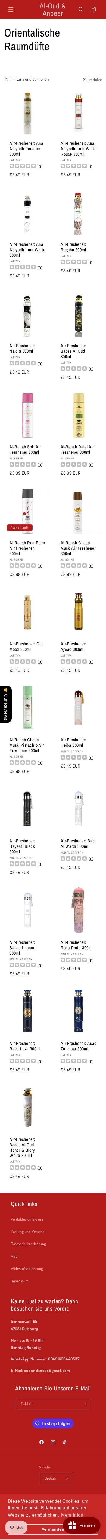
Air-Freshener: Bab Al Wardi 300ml (78, 843)
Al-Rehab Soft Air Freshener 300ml (25, 449)
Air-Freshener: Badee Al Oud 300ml (73, 351)
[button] (11, 10)
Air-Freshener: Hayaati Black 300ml (22, 846)
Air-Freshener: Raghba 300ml (73, 247)
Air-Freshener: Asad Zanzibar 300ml (78, 1046)
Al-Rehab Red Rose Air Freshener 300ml (27, 548)
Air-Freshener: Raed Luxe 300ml (25, 1046)
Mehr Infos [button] (72, 1515)
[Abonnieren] (85, 1404)
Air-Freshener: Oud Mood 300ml (27, 646)
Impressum (20, 1280)
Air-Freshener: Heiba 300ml (73, 742)
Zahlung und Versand (28, 1231)
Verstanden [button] (53, 1529)
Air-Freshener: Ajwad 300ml (73, 646)
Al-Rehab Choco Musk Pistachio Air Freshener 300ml (27, 745)
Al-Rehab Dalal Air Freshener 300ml (77, 449)
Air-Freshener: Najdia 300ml (22, 348)
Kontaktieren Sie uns (27, 1219)
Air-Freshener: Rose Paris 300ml (77, 945)
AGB (14, 1256)
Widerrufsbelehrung (27, 1268)
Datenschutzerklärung (28, 1243)
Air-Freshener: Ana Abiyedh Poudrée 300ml (26, 149)
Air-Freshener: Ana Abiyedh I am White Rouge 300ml (78, 149)
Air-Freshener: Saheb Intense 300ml (22, 948)
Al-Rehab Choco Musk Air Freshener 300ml (78, 548)
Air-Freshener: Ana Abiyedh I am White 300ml (27, 250)
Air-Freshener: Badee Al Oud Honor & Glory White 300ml (22, 1147)
